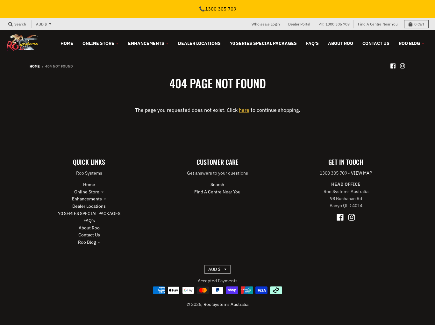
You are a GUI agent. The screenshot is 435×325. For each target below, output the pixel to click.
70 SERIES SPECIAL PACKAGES (89, 213)
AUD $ (41, 24)
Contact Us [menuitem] (375, 43)
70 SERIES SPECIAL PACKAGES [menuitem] (263, 43)
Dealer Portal (299, 24)
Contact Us (89, 235)
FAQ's (89, 220)
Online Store (86, 192)
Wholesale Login (266, 24)
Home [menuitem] (67, 43)
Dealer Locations (89, 206)
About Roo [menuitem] (340, 43)
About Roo (89, 228)
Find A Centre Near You (378, 24)
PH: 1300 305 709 (334, 24)
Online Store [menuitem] (98, 43)
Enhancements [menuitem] (146, 43)
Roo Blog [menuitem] (409, 43)
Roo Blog (87, 242)
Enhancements (87, 199)
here (244, 110)
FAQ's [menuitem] (312, 43)
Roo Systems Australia (225, 304)
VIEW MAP (361, 173)
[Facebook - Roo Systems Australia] (393, 66)
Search (217, 184)
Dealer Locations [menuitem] (199, 43)
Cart (419, 24)
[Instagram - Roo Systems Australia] (402, 66)
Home (35, 66)
